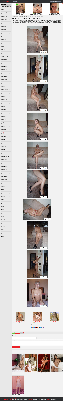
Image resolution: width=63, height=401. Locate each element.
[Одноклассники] (32, 327)
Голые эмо (3, 106)
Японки (2, 189)
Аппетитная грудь (4, 50)
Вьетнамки (3, 219)
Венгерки (2, 82)
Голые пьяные (3, 119)
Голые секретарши (4, 66)
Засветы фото (3, 42)
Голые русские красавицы (5, 132)
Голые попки (3, 100)
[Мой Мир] (34, 327)
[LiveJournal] (39, 327)
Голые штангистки (4, 59)
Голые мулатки (3, 112)
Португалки (3, 210)
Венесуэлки (3, 223)
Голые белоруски (4, 160)
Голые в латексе (3, 39)
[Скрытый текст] (27, 340)
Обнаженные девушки (4, 150)
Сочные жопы (3, 52)
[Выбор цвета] (25, 340)
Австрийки (2, 232)
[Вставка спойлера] (31, 340)
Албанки (2, 236)
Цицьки (2, 46)
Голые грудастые (4, 33)
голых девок (49, 399)
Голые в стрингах (4, 22)
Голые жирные (3, 29)
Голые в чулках (3, 26)
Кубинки (2, 212)
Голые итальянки (4, 73)
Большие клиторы (4, 32)
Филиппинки (3, 230)
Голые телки (3, 49)
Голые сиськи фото (4, 16)
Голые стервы (3, 153)
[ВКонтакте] (31, 327)
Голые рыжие (3, 122)
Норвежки (2, 222)
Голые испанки (3, 53)
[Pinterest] (35, 327)
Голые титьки (3, 70)
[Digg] (36, 327)
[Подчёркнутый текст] (15, 340)
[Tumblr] (41, 327)
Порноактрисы (3, 80)
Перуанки (2, 199)
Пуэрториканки (3, 220)
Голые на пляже (3, 13)
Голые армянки (3, 43)
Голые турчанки (3, 72)
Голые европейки (4, 60)
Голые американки (4, 79)
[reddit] (37, 327)
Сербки (2, 203)
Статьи (2, 90)
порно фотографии (29, 399)
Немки (2, 192)
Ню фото (2, 36)
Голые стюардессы (4, 69)
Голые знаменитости (4, 10)
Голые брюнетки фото (4, 9)
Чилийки (2, 213)
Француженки (3, 86)
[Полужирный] (12, 340)
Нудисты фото (3, 123)
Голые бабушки (3, 109)
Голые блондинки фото (4, 89)
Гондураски (3, 226)
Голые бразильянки (4, 62)
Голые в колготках (4, 129)
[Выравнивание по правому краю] (21, 340)
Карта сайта (17, 398)
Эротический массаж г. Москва (6, 6)
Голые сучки (3, 149)
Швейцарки (3, 233)
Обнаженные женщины (4, 56)
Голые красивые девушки (5, 12)
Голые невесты (3, 30)
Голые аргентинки (4, 76)
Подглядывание (3, 20)
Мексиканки (3, 200)
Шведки (2, 216)
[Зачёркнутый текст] (17, 340)
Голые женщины (3, 142)
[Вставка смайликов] (23, 340)
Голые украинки (3, 63)
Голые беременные (4, 40)
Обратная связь (14, 398)
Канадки (2, 83)
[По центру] (20, 340)
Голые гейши (3, 139)
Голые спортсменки (4, 23)
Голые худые (3, 126)
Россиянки (3, 190)
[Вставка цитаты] (28, 340)
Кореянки (2, 206)
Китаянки (2, 229)
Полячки (2, 202)
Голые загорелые (4, 19)
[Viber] (43, 327)
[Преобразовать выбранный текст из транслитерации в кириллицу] (30, 340)
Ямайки (2, 209)
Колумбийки (3, 196)
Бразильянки (3, 193)
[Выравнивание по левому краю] (18, 340)
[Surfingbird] (40, 327)
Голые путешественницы (5, 156)
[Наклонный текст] (14, 340)
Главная (15, 1)
